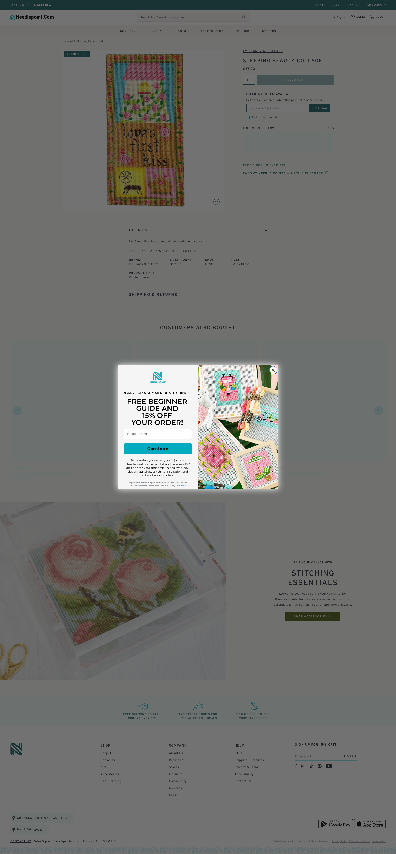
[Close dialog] (273, 370)
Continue (158, 449)
